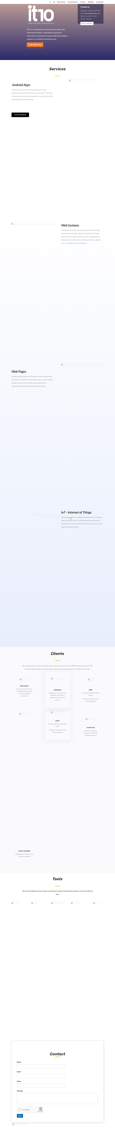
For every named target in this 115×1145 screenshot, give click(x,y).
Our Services (35, 44)
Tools (82, 2)
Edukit (91, 2)
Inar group (24, 686)
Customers (73, 2)
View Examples (20, 115)
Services (61, 2)
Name (19, 1062)
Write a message (86, 23)
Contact (100, 2)
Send (20, 1116)
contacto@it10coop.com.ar (92, 13)
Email (19, 1072)
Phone (19, 1081)
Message (20, 1091)
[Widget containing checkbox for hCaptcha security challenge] (30, 1109)
